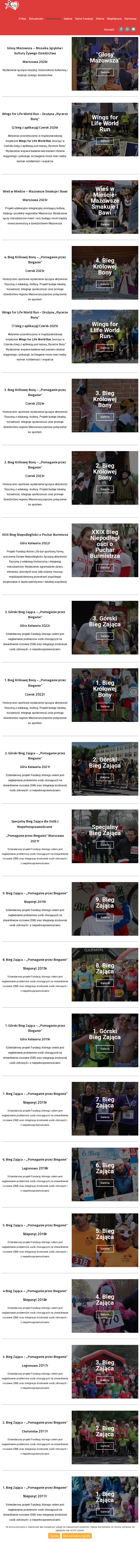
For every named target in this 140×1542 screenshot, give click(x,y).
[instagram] (128, 29)
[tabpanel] (105, 64)
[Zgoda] (135, 1532)
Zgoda (54, 1536)
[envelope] (133, 29)
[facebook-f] (121, 29)
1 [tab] (105, 88)
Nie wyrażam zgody (77, 1536)
